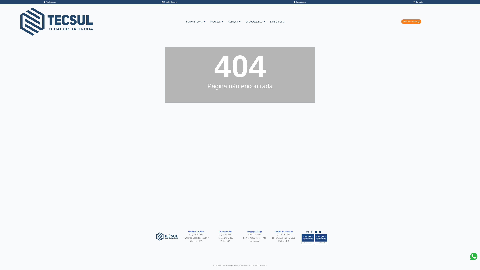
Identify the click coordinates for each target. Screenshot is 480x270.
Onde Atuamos (254, 21)
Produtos (215, 21)
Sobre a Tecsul (194, 21)
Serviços (233, 21)
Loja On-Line (277, 21)
